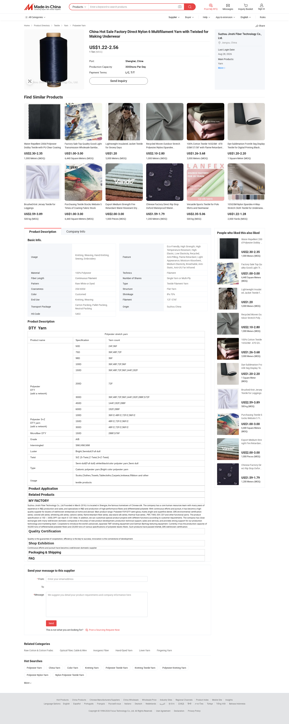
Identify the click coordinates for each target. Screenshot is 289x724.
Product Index (202, 699)
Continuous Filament (86, 278)
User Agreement (163, 710)
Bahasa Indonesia (237, 703)
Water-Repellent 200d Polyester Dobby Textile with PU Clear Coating (251, 241)
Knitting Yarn (92, 667)
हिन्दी (189, 703)
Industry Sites (166, 699)
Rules (263, 17)
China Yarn (54, 667)
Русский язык (114, 703)
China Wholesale (130, 699)
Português (88, 703)
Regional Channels (184, 699)
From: (40, 579)
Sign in (261, 8)
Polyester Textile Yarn (117, 667)
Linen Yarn (144, 650)
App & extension (224, 17)
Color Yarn (72, 667)
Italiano (127, 703)
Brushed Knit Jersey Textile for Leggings (251, 391)
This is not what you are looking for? (64, 629)
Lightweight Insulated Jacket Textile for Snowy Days (251, 291)
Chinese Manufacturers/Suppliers (105, 699)
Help (205, 17)
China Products (79, 699)
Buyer (188, 17)
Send (51, 623)
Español (77, 703)
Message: (38, 594)
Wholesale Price (149, 699)
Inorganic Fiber (101, 650)
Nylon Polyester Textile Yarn (69, 675)
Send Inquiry (118, 81)
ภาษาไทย (199, 703)
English (66, 703)
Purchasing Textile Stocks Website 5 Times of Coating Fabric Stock (251, 416)
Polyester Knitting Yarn (174, 667)
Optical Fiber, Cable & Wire (73, 650)
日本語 (181, 703)
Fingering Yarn (164, 650)
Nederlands (151, 703)
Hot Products (63, 699)
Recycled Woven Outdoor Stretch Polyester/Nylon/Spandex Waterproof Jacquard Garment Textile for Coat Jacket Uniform (251, 316)
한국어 (172, 703)
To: (42, 586)
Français (101, 703)
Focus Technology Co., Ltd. (122, 710)
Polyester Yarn (34, 667)
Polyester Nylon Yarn (37, 675)
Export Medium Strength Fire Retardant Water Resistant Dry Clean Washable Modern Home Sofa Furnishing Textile (251, 441)
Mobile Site (217, 699)
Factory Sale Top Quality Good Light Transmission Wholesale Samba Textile (251, 266)
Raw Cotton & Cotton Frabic (38, 650)
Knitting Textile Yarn (145, 667)
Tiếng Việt (221, 703)
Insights (229, 699)
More (220, 67)
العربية (162, 703)
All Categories (36, 17)
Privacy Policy (194, 710)
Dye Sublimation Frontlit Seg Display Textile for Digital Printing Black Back (251, 366)
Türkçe (210, 703)
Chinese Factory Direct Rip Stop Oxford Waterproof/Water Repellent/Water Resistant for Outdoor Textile (251, 466)
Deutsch (138, 703)
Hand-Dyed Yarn (124, 650)
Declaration (179, 710)
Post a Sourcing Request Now (102, 629)
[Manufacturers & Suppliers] (42, 6)
